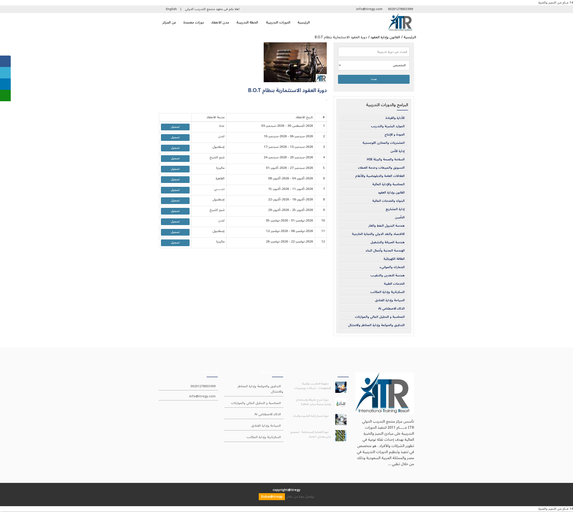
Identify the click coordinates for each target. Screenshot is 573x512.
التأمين (400, 217)
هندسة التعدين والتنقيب (387, 275)
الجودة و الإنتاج (395, 134)
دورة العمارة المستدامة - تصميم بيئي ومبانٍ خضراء (311, 434)
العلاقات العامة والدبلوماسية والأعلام (380, 176)
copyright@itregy (286, 490)
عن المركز (169, 22)
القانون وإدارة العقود (391, 192)
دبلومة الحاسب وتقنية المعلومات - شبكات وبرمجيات (312, 386)
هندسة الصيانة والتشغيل (387, 242)
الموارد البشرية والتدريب (388, 126)
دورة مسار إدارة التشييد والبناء (311, 416)
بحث (374, 79)
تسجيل (175, 127)
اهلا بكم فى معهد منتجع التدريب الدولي (212, 9)
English (171, 9)
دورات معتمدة (193, 22)
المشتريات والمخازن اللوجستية (383, 143)
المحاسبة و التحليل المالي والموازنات (380, 317)
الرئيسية (303, 22)
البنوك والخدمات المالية (388, 201)
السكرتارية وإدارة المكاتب (387, 292)
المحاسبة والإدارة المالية (388, 184)
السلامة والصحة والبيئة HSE (386, 159)
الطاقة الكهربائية (394, 259)
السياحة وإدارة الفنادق (390, 300)
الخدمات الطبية (394, 284)
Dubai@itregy (272, 496)
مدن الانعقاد (220, 22)
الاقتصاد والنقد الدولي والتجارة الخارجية (378, 234)
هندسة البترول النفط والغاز (386, 226)
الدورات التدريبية (278, 22)
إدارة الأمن (397, 151)
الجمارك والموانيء (392, 267)
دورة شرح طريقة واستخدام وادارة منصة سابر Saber (313, 402)
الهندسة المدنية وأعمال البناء (385, 251)
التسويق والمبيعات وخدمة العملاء (381, 168)
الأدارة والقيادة (395, 118)
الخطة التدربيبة (247, 22)
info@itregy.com (369, 9)
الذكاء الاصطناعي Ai (391, 309)
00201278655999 (400, 9)
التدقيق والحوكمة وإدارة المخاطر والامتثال (376, 325)
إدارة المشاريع (395, 209)
